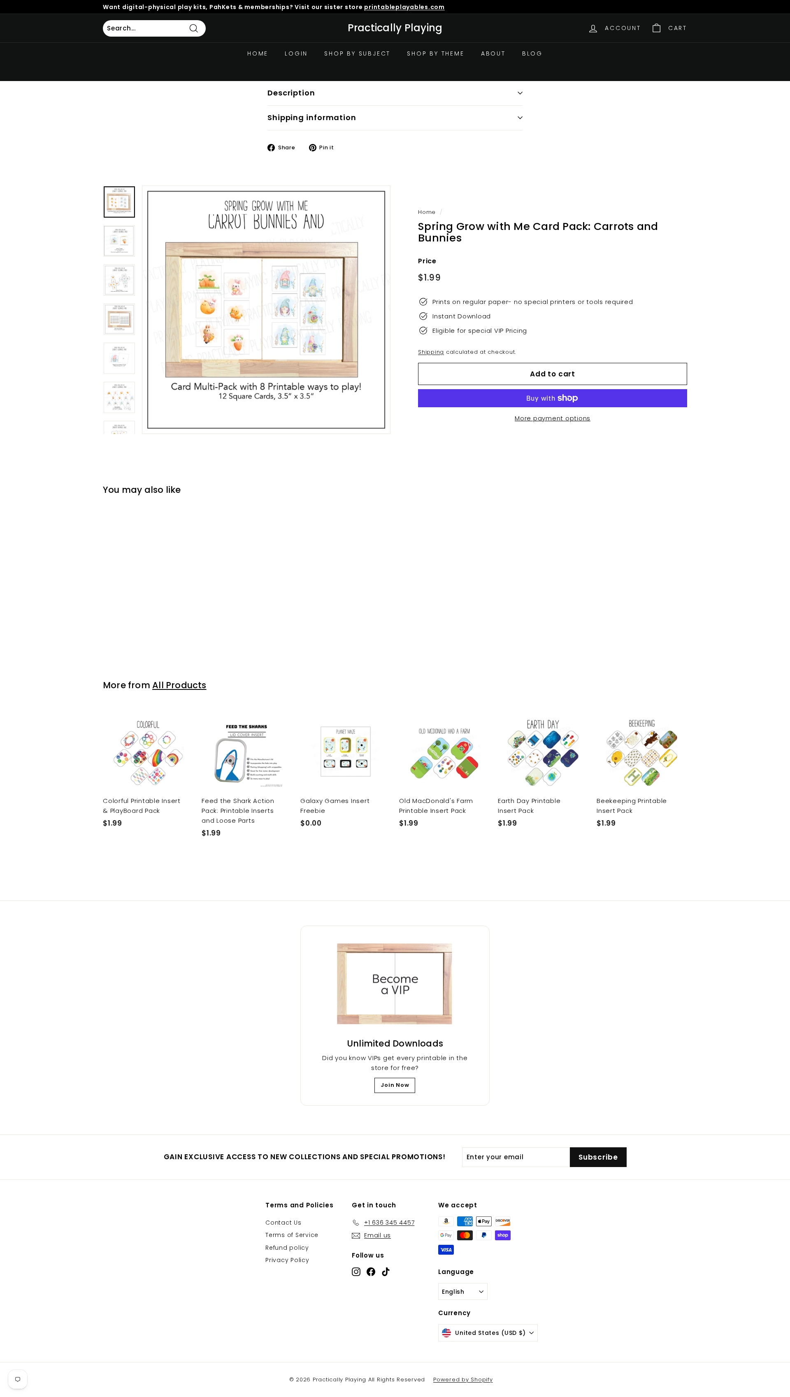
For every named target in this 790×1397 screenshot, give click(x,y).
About (493, 53)
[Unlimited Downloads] (395, 984)
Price (427, 261)
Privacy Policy (287, 1260)
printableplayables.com (404, 7)
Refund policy (287, 1248)
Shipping (431, 351)
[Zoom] (266, 310)
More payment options (552, 418)
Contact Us (283, 1222)
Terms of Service (291, 1235)
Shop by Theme (435, 53)
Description (291, 93)
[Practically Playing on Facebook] (371, 1271)
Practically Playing (395, 28)
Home (257, 53)
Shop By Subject (357, 53)
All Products (179, 685)
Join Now (395, 1085)
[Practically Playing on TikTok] (385, 1271)
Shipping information (311, 117)
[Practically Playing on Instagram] (356, 1271)
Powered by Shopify (463, 1379)
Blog (532, 53)
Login (296, 53)
